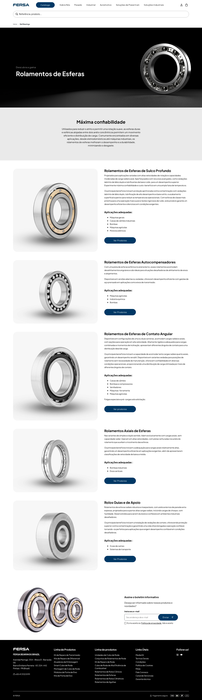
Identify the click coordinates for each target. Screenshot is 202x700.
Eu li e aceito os (150, 623)
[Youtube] (181, 655)
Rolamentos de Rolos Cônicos (108, 671)
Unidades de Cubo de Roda (107, 655)
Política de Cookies (144, 665)
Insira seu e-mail (131, 611)
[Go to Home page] (21, 5)
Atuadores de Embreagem (66, 662)
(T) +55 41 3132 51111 (21, 674)
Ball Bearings (25, 24)
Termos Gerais (142, 658)
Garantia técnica (143, 679)
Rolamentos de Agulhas (105, 682)
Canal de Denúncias (144, 675)
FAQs (138, 669)
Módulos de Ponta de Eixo (65, 672)
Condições (141, 662)
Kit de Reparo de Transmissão (67, 655)
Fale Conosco (142, 672)
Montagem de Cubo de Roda (67, 669)
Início (15, 24)
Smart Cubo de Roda (63, 665)
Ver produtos (120, 409)
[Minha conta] (181, 5)
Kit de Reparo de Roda (105, 662)
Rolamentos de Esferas (105, 675)
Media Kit (140, 655)
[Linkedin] (177, 655)
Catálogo (45, 5)
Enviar (166, 617)
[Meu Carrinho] (186, 5)
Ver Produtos (120, 240)
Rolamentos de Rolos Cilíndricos (109, 678)
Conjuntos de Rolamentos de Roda (110, 658)
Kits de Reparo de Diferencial (67, 658)
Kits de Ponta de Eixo (63, 675)
